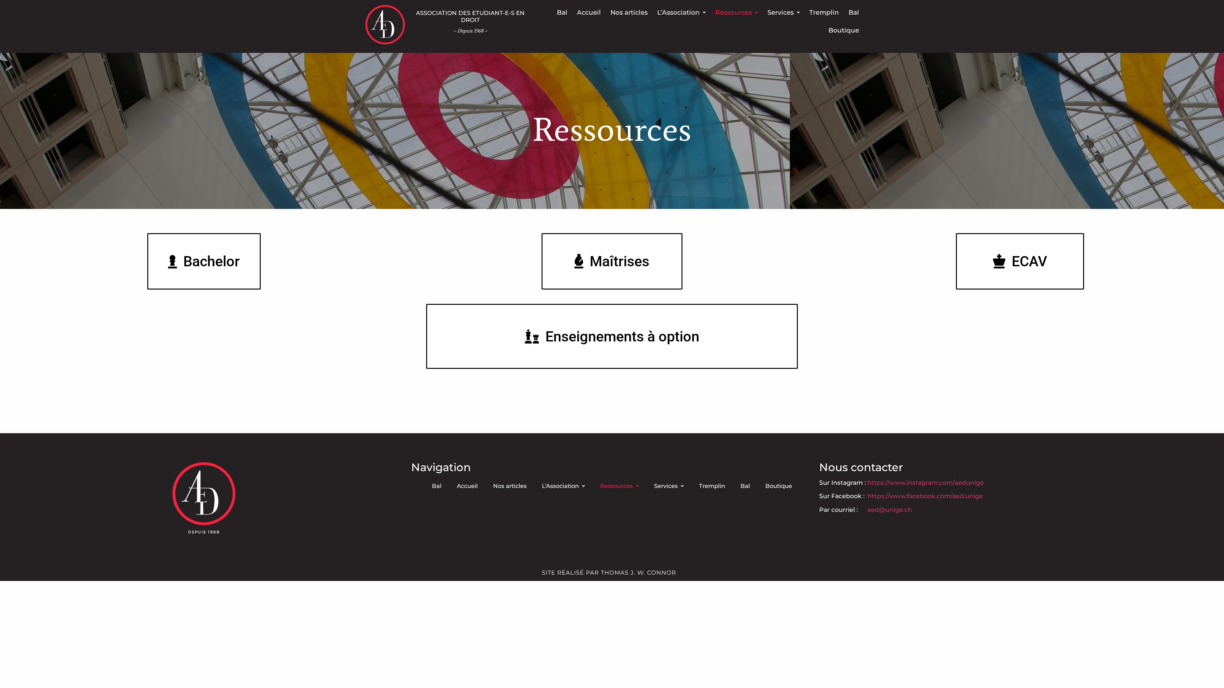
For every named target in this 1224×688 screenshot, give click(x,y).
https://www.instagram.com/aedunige (925, 482)
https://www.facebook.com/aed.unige (924, 496)
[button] (681, 12)
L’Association (678, 12)
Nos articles (629, 12)
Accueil (589, 12)
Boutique (843, 30)
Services (781, 12)
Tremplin (824, 12)
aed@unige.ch (889, 509)
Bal (562, 12)
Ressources (733, 12)
